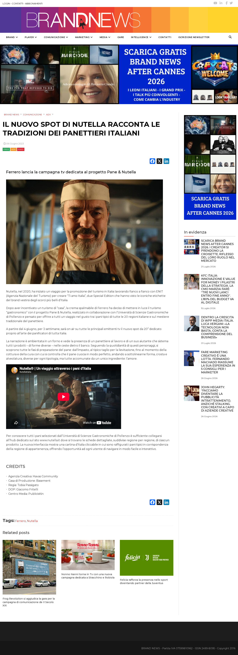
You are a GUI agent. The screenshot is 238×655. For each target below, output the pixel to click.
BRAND (10, 37)
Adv (13, 149)
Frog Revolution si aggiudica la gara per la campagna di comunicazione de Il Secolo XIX (29, 602)
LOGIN (6, 3)
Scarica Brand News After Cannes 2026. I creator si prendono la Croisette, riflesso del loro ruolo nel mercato (218, 250)
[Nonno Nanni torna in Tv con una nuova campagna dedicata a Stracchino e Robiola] (88, 555)
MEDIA (104, 37)
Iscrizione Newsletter (194, 37)
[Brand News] (105, 20)
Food (21, 149)
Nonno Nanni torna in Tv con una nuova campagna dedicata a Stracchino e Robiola (87, 576)
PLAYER (29, 37)
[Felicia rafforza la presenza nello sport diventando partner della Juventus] (146, 557)
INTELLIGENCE (139, 37)
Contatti (164, 37)
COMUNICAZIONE (54, 37)
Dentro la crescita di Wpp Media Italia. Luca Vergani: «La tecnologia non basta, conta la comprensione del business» (217, 327)
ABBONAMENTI (34, 3)
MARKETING (82, 37)
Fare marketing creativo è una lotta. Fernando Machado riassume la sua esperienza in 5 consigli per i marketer (218, 362)
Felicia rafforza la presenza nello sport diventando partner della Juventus (144, 581)
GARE (120, 37)
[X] (159, 161)
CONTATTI (17, 3)
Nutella (32, 521)
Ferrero (20, 521)
